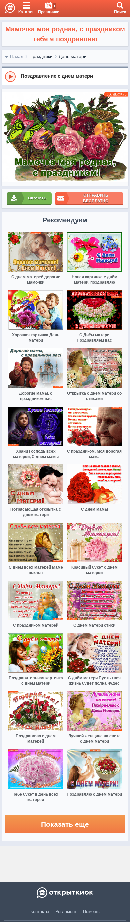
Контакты (39, 911)
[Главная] (7, 8)
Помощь (91, 911)
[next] (122, 137)
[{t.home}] (65, 892)
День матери (73, 56)
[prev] (8, 137)
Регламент (66, 911)
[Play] (10, 76)
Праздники (41, 56)
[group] (65, 76)
